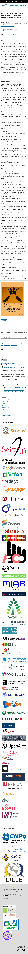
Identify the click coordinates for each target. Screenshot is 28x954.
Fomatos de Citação (6, 337)
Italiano (3, 409)
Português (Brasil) (6, 401)
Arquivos (6, 4)
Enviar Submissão (6, 415)
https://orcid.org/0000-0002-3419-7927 (7, 26)
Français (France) (5, 407)
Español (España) (6, 399)
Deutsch (4, 405)
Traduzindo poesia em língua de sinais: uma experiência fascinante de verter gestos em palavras (15, 389)
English (3, 403)
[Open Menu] (1, 1)
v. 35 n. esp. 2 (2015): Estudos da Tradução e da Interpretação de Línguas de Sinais (13, 6)
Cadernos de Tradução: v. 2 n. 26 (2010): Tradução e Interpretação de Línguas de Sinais (14, 391)
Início (2, 4)
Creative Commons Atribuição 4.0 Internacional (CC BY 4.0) (12, 897)
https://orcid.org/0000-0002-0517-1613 (7, 30)
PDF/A (4, 320)
